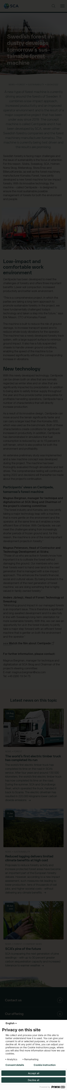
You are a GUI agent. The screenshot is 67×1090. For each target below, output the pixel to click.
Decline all (33, 1080)
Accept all (33, 1073)
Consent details (14, 1065)
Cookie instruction (45, 1065)
